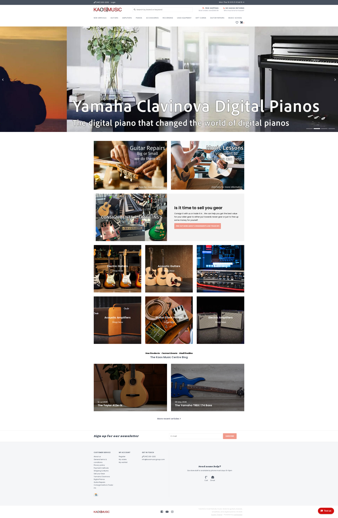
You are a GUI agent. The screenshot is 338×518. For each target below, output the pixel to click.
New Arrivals (100, 18)
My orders (123, 459)
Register (122, 456)
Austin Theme (216, 515)
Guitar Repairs (217, 18)
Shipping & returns (101, 471)
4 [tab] (331, 128)
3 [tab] (324, 128)
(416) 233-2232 (150, 456)
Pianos (139, 18)
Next (329, 79)
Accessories (152, 18)
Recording (168, 18)
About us (97, 456)
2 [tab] (317, 128)
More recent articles (168, 418)
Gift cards (201, 18)
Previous (8, 79)
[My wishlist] (237, 22)
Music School (235, 18)
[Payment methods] (96, 495)
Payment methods (101, 468)
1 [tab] (309, 128)
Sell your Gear (99, 474)
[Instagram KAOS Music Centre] (172, 511)
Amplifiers (127, 18)
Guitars (114, 18)
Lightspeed (237, 515)
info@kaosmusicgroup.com (153, 459)
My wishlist (123, 462)
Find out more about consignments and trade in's (197, 226)
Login (113, 2)
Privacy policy (99, 465)
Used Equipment (184, 18)
